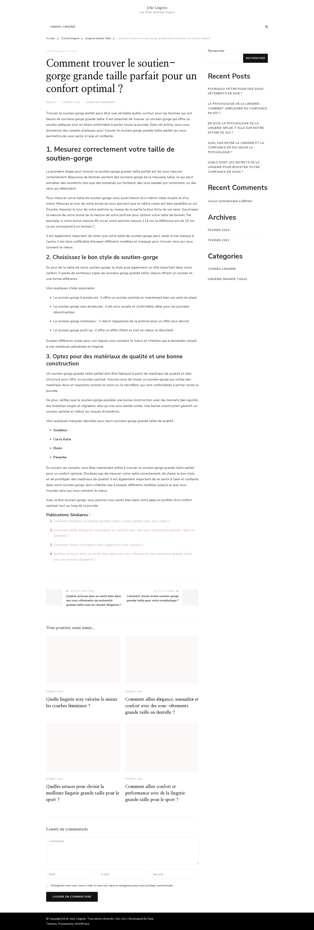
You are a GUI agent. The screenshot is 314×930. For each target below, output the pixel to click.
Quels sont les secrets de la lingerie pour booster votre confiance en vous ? (234, 167)
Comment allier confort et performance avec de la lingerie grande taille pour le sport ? (155, 793)
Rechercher (216, 51)
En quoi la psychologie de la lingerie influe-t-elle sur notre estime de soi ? (236, 128)
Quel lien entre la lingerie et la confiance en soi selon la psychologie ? (236, 147)
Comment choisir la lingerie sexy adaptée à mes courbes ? (98, 545)
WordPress (82, 924)
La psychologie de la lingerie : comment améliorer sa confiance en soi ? (237, 108)
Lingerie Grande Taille (62, 51)
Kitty (54, 102)
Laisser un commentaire (100, 102)
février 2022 (219, 240)
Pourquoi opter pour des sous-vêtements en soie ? (236, 91)
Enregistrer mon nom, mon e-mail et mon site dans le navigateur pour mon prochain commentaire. (112, 886)
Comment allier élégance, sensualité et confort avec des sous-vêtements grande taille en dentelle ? (162, 706)
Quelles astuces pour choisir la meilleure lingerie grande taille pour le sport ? (82, 793)
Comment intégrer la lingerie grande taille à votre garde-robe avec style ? (111, 521)
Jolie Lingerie (157, 8)
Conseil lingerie (62, 26)
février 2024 (219, 230)
